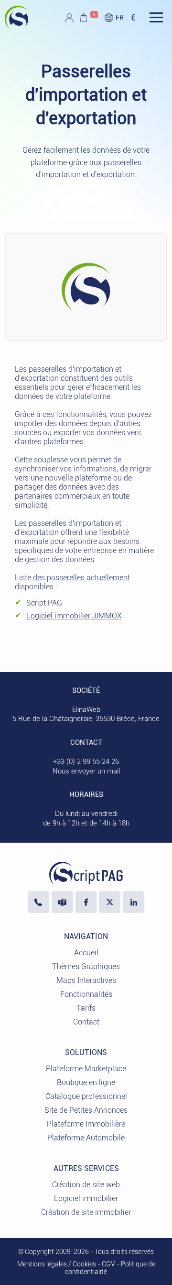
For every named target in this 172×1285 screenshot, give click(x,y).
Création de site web (86, 1184)
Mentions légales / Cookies (56, 1264)
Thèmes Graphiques (86, 966)
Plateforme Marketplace (86, 1068)
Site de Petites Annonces (86, 1110)
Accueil (86, 952)
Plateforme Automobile (86, 1137)
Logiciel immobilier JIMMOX (74, 615)
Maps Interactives (86, 980)
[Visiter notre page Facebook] (86, 902)
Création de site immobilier (86, 1212)
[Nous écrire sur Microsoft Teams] (62, 902)
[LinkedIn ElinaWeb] (133, 902)
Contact (86, 1021)
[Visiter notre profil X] (109, 902)
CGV (108, 1264)
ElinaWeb (86, 709)
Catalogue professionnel (86, 1096)
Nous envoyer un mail (86, 771)
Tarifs (86, 1008)
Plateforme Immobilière (86, 1123)
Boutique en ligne (86, 1082)
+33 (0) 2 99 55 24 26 (86, 761)
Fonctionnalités (86, 994)
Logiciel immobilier (86, 1198)
